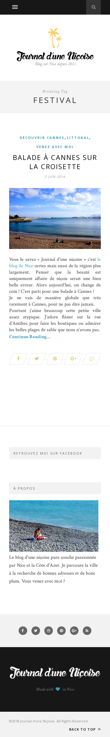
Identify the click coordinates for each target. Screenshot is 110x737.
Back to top (83, 729)
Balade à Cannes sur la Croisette (55, 162)
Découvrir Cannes (42, 137)
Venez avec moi (55, 146)
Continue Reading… (29, 337)
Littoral (78, 137)
